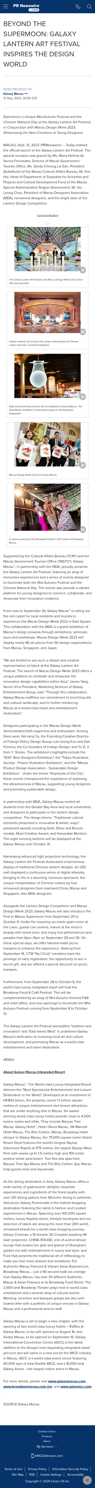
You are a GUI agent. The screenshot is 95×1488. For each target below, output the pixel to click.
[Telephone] (78, 6)
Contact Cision (47, 1431)
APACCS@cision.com (49, 1456)
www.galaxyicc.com (76, 1386)
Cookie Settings (51, 1474)
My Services (45, 1446)
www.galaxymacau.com (67, 1381)
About (47, 1441)
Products (47, 1436)
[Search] (89, 6)
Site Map (18, 1474)
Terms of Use (13, 1469)
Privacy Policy (37, 1469)
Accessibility (75, 1474)
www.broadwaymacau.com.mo (27, 1386)
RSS (32, 1474)
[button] (47, 249)
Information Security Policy (70, 1469)
